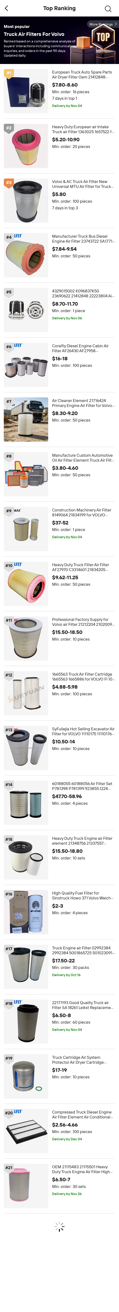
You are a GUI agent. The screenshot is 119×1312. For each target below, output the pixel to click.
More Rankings (101, 24)
